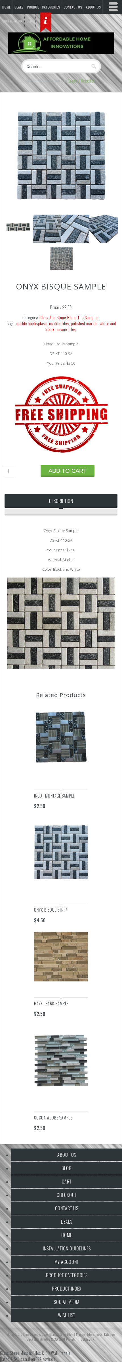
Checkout (67, 1195)
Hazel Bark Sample (51, 1003)
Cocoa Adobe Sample (53, 1118)
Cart (66, 1181)
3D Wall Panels (65, 1339)
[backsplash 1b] (47, 241)
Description (61, 501)
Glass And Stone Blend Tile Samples (68, 318)
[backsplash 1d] (103, 241)
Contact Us (66, 1208)
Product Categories (43, 7)
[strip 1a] (18, 241)
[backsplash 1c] (75, 241)
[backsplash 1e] (61, 271)
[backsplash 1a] (61, 212)
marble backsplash (31, 323)
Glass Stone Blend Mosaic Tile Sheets (75, 1334)
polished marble (84, 323)
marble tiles (59, 323)
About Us (66, 1154)
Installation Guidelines (67, 1248)
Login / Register (81, 81)
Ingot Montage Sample (54, 796)
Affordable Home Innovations (28, 1334)
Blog (67, 1168)
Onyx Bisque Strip (50, 910)
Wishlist (66, 1315)
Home (6, 7)
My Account (66, 1261)
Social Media (67, 1302)
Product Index (66, 1288)
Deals (19, 7)
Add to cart (68, 471)
